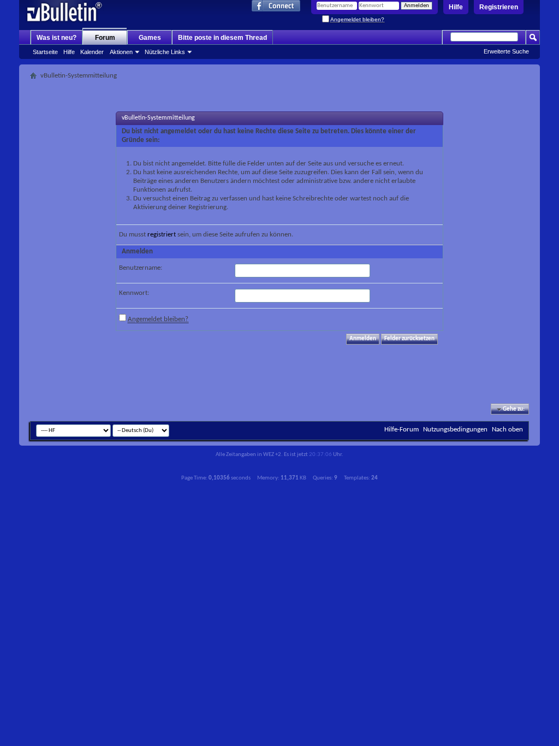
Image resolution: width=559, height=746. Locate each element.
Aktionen (121, 52)
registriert (161, 234)
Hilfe (456, 7)
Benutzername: (140, 267)
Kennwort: (134, 293)
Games (150, 38)
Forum (105, 38)
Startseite (45, 52)
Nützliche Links (165, 52)
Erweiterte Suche (506, 51)
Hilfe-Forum (401, 429)
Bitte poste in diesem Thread (222, 38)
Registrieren (498, 7)
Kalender (92, 52)
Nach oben (507, 429)
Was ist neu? (56, 38)
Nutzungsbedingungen (455, 429)
